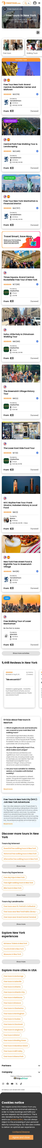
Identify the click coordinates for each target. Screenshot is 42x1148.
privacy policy (17, 1119)
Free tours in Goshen (12, 1019)
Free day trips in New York (14, 877)
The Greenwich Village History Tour (19, 392)
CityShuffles (14, 291)
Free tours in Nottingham (14, 1014)
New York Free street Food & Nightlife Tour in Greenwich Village (18, 564)
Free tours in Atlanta (12, 987)
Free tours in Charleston (14, 1008)
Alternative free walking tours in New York (21, 859)
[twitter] (16, 1083)
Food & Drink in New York (14, 949)
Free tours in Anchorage (13, 976)
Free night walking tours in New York (18, 883)
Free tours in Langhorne (13, 1030)
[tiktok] (21, 1083)
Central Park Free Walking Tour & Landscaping (20, 145)
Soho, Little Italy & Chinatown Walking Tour (19, 335)
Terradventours (15, 101)
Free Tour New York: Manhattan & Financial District (21, 202)
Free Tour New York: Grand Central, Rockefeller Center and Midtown (20, 87)
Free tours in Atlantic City (14, 992)
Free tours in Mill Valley (13, 1051)
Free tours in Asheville (13, 981)
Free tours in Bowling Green (15, 1040)
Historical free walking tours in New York (20, 854)
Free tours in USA (15, 9)
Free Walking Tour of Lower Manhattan (17, 622)
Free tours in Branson (12, 1003)
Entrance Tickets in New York (15, 943)
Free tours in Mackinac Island (16, 1046)
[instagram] (3, 1083)
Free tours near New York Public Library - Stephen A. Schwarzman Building (22, 912)
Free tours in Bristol (12, 1035)
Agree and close (21, 1137)
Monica (12, 518)
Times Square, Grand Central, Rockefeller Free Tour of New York (20, 278)
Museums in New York (12, 954)
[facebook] (7, 1083)
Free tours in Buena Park (13, 1056)
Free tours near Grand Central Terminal (20, 917)
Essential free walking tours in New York (20, 848)
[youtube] (12, 1083)
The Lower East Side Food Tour (19, 448)
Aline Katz (13, 634)
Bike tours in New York (12, 888)
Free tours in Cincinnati (13, 1024)
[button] (13, 47)
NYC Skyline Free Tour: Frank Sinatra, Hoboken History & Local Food (20, 505)
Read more (8, 789)
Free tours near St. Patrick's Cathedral (19, 906)
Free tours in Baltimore (13, 997)
